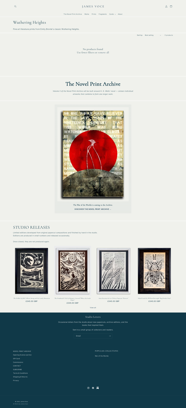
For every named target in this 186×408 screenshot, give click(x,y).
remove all (103, 52)
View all (93, 308)
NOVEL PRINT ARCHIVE (22, 351)
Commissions (18, 362)
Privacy (16, 380)
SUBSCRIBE (17, 369)
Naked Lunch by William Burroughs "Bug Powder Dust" (154, 298)
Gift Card (16, 358)
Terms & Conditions (20, 373)
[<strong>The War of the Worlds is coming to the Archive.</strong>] (93, 152)
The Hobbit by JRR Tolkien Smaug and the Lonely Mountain (31, 298)
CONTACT (17, 366)
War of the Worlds (101, 356)
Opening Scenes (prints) (22, 355)
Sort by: (140, 35)
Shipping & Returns (20, 377)
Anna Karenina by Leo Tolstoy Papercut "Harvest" (113, 298)
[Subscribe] (109, 336)
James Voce (24, 401)
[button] (15, 6)
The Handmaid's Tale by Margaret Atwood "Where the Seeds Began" (73, 299)
